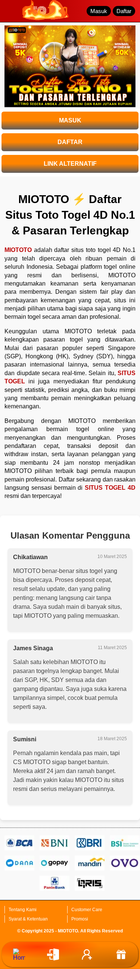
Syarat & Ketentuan (28, 919)
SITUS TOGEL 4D (110, 487)
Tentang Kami (23, 909)
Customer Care (86, 909)
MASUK (70, 120)
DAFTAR (70, 142)
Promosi (79, 919)
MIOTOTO (18, 250)
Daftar (123, 11)
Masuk (98, 11)
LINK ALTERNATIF (70, 164)
